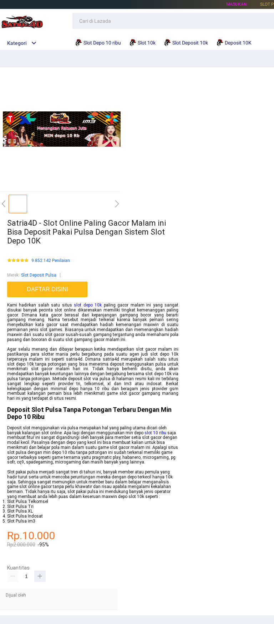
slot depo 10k (88, 305)
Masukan (236, 4)
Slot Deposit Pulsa (38, 275)
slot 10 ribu (155, 432)
